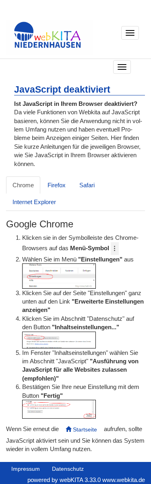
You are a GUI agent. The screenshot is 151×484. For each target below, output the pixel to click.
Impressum (25, 469)
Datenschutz (68, 469)
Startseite (84, 429)
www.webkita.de (123, 479)
